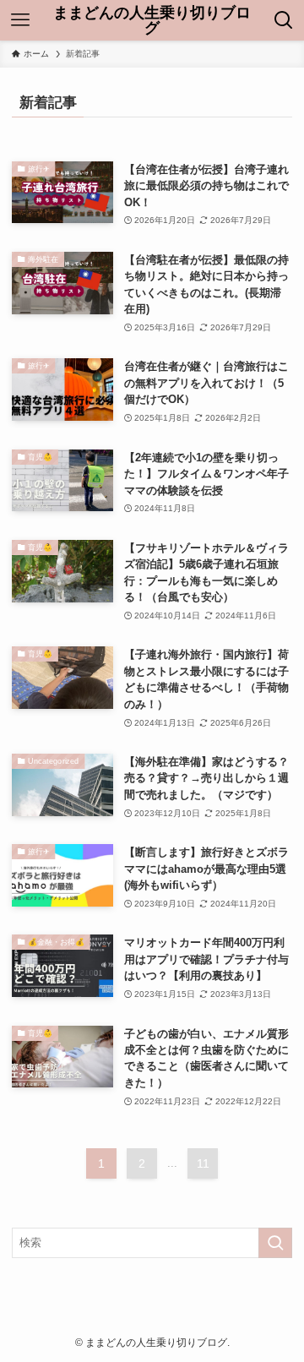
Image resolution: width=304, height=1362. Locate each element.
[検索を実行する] (275, 1243)
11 (203, 1163)
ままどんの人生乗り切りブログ (152, 20)
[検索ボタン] (283, 20)
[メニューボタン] (20, 20)
